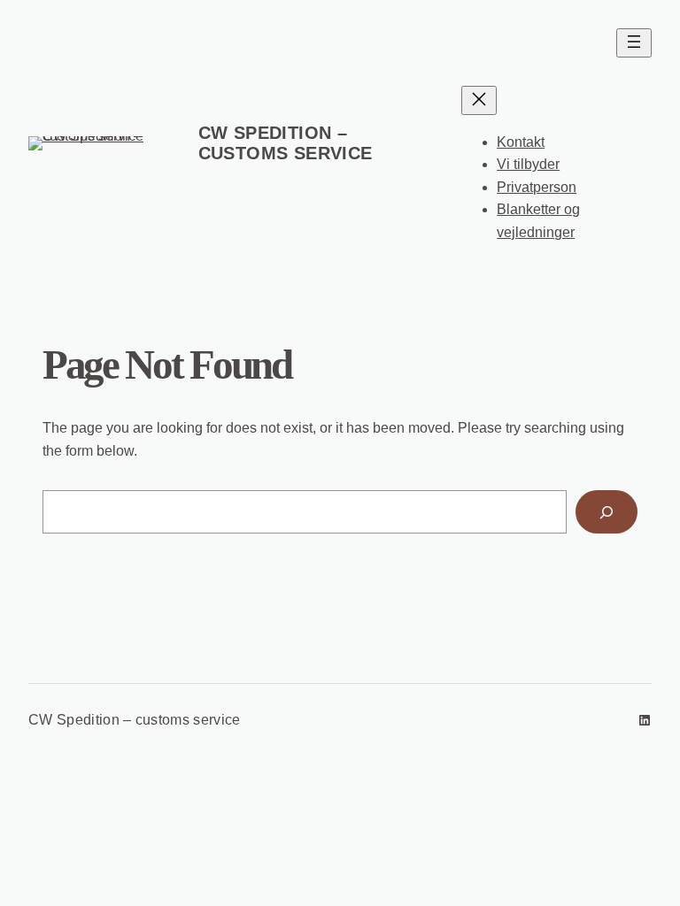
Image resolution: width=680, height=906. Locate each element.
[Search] (607, 512)
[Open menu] (634, 43)
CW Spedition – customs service (285, 143)
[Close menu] (479, 100)
